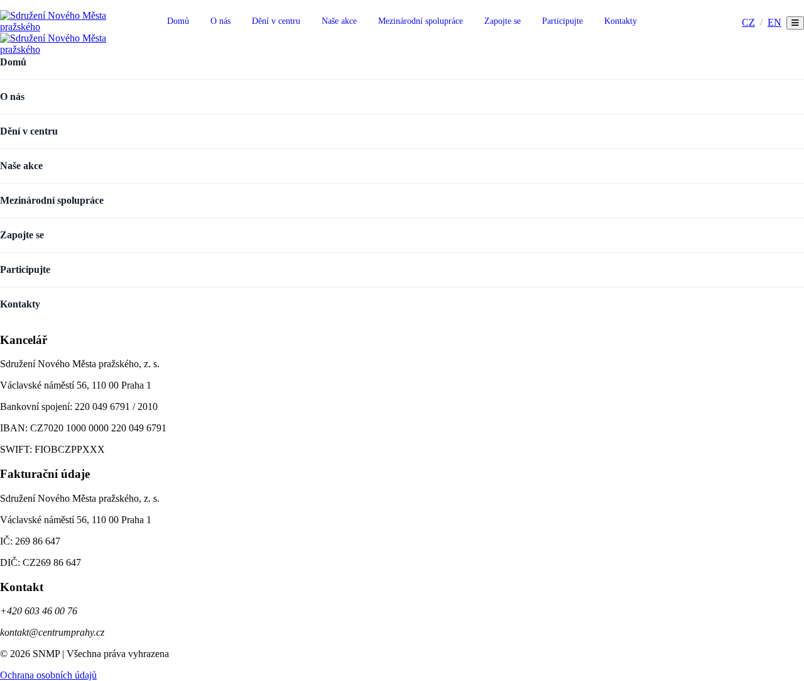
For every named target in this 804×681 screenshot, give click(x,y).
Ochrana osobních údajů (48, 675)
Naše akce (339, 21)
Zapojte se (502, 21)
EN (774, 22)
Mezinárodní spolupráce (420, 21)
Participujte (562, 21)
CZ (748, 22)
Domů (178, 21)
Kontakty (620, 21)
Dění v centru (276, 21)
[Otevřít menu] (795, 23)
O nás (220, 21)
